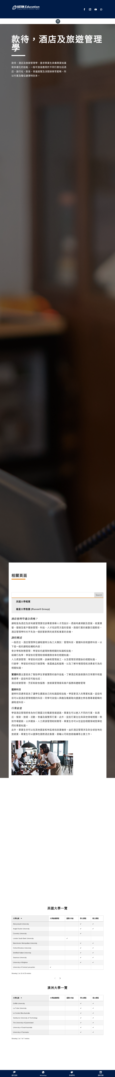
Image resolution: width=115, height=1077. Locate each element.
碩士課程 (95, 918)
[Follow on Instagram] (90, 9)
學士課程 (83, 918)
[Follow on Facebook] (84, 9)
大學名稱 (16, 918)
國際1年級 (69, 918)
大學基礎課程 (54, 918)
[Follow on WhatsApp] (101, 9)
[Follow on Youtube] (95, 9)
